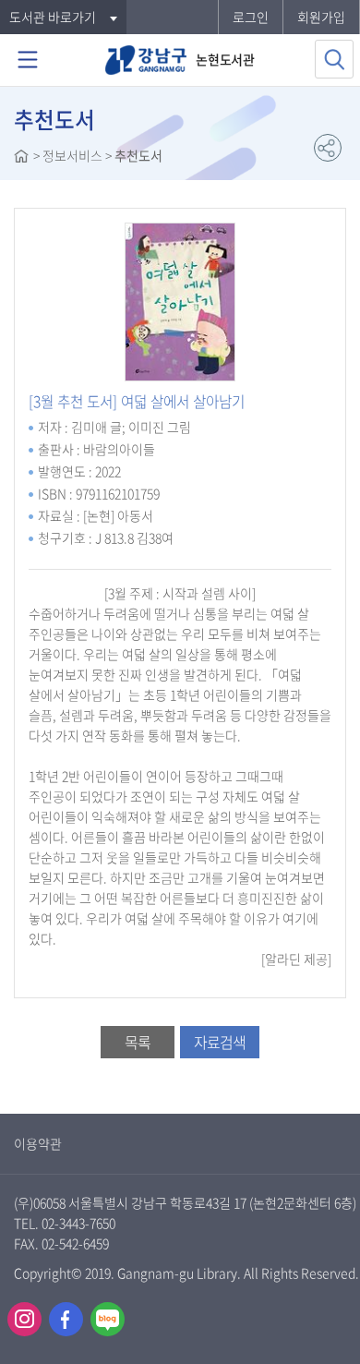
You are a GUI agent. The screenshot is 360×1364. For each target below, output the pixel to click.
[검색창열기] (334, 59)
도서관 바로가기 (52, 16)
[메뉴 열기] (27, 60)
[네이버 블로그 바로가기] (107, 1319)
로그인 (251, 16)
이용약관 (38, 1143)
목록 (137, 1042)
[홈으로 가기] (21, 158)
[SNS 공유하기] (328, 148)
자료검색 (220, 1042)
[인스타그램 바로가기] (24, 1319)
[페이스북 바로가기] (66, 1319)
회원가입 (321, 16)
